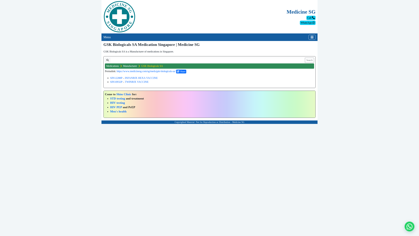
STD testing (117, 98)
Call (309, 17)
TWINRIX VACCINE (137, 81)
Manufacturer (130, 66)
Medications (112, 66)
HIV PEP (116, 107)
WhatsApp (306, 22)
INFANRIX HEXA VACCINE (141, 78)
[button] (409, 226)
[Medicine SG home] (119, 16)
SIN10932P (116, 81)
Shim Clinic (123, 94)
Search (309, 60)
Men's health (118, 111)
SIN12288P (116, 78)
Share (182, 71)
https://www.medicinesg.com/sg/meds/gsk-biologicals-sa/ (146, 71)
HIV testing (117, 102)
